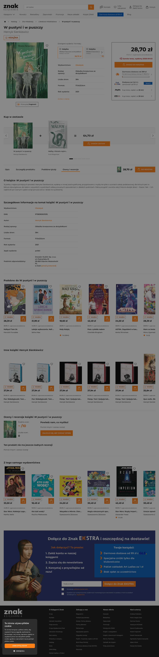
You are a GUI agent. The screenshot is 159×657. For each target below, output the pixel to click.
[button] (20, 651)
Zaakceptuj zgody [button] (19, 646)
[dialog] (19, 637)
